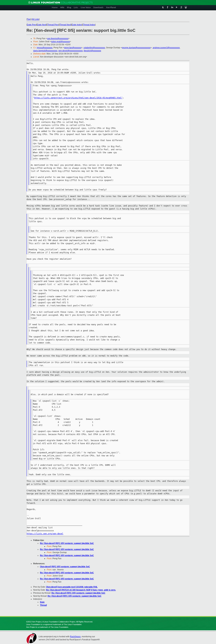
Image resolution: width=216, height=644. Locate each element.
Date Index (77, 24)
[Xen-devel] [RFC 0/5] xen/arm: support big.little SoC (65, 566)
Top (28, 19)
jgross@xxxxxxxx (44, 47)
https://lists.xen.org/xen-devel (45, 533)
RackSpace (75, 636)
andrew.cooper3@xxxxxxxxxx (166, 47)
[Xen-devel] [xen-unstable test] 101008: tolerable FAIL (72, 587)
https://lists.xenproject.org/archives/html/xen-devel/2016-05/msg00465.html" (78, 98)
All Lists (35, 19)
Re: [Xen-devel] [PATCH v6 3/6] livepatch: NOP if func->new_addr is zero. (81, 590)
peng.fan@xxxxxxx (72, 47)
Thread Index (89, 24)
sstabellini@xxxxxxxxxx (94, 47)
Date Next (41, 24)
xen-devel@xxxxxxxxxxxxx (70, 50)
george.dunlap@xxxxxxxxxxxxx (136, 47)
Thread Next (65, 24)
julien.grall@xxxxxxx (60, 41)
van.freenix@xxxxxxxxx (57, 38)
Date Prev (31, 24)
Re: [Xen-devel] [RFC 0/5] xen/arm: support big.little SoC (67, 543)
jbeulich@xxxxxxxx (92, 50)
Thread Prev (53, 24)
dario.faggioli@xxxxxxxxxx (45, 50)
